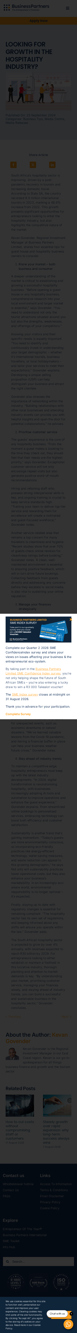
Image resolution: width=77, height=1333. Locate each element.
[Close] (71, 619)
